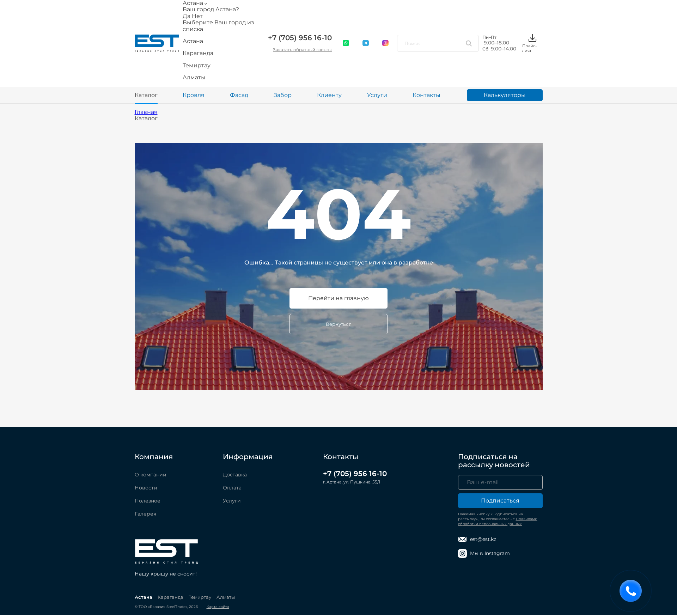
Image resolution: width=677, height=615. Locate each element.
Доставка (235, 474)
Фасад (239, 95)
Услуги (377, 95)
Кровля (194, 95)
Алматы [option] (194, 77)
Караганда (170, 597)
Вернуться (339, 324)
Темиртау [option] (197, 65)
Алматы (225, 597)
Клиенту (329, 95)
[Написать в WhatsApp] (346, 43)
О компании (150, 474)
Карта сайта (218, 606)
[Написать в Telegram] (366, 43)
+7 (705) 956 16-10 (300, 38)
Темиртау (200, 597)
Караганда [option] (198, 53)
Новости (146, 488)
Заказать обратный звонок (302, 49)
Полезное (147, 501)
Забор (283, 95)
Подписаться (500, 500)
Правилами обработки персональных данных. (497, 521)
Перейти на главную (338, 298)
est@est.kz (483, 539)
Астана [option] (193, 41)
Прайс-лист (529, 48)
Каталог (146, 95)
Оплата (232, 488)
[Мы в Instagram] (386, 43)
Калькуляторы (505, 95)
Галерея (145, 514)
